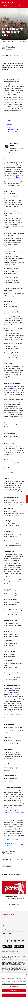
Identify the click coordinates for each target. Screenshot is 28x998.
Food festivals (11, 128)
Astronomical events (12, 129)
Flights (5, 5)
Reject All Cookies (14, 990)
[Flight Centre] (11, 2)
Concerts (9, 124)
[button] (27, 499)
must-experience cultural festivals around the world (14, 812)
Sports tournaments (12, 126)
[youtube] (19, 940)
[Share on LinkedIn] (21, 55)
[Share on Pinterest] (10, 55)
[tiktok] (11, 940)
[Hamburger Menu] (3, 2)
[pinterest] (23, 940)
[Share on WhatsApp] (14, 55)
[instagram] (7, 940)
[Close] (26, 975)
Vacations (13, 5)
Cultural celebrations (12, 131)
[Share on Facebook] (6, 55)
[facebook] (3, 940)
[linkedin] (15, 940)
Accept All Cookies (14, 995)
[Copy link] (18, 55)
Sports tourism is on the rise (12, 386)
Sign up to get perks (14, 152)
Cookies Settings (14, 986)
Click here (23, 956)
